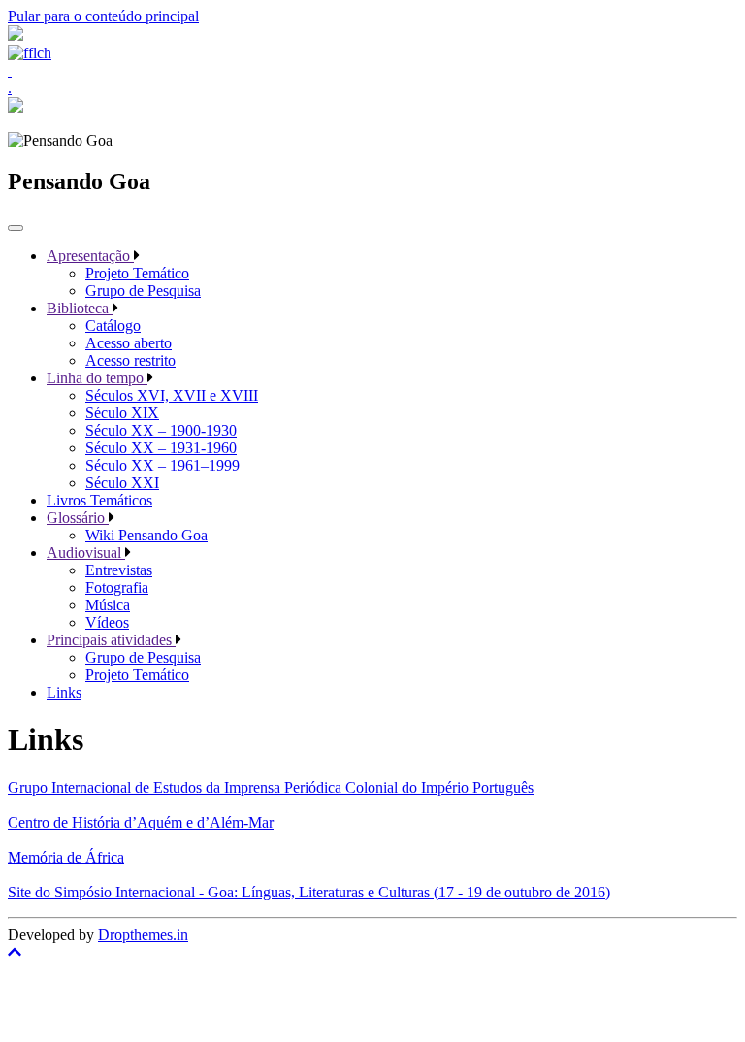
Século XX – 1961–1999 (162, 465)
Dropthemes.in (143, 935)
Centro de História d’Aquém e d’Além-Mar (141, 822)
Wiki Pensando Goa (146, 535)
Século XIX (122, 413)
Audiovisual (86, 552)
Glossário (78, 517)
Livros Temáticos (99, 500)
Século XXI (122, 482)
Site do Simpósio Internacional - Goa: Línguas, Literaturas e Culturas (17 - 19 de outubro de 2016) (309, 892)
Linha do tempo (97, 378)
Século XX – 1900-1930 (161, 430)
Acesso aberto (128, 343)
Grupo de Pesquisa (143, 290)
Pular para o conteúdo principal (103, 16)
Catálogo (113, 325)
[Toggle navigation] (15, 228)
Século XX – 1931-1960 (161, 448)
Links (64, 692)
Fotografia (116, 587)
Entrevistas (118, 570)
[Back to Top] (372, 952)
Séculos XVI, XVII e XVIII (171, 395)
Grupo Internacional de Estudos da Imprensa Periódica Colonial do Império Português (271, 787)
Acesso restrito (130, 360)
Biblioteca (80, 308)
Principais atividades (111, 640)
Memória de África (66, 857)
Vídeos (107, 622)
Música (107, 605)
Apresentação (90, 255)
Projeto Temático (137, 273)
